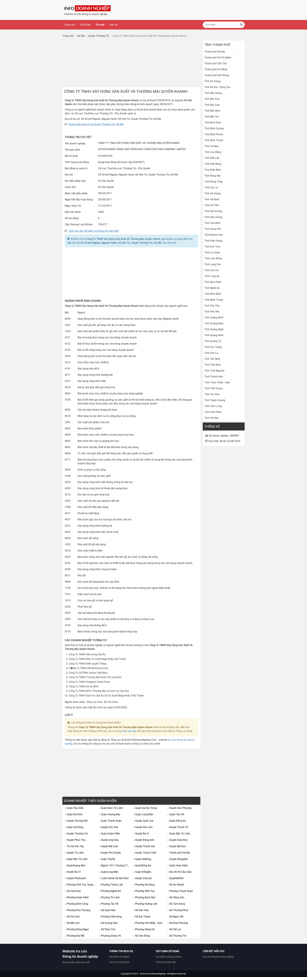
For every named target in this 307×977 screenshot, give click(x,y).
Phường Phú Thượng (77, 910)
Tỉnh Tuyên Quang (214, 400)
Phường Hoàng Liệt (145, 903)
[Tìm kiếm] (241, 25)
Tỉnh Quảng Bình (213, 317)
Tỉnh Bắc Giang (213, 93)
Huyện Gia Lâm (143, 827)
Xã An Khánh (175, 884)
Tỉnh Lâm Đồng (213, 258)
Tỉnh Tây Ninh (212, 358)
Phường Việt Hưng (110, 916)
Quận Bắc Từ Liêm (178, 833)
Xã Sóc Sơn (72, 916)
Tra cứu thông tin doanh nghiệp (218, 957)
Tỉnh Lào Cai (211, 270)
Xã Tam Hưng (176, 903)
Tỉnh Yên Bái (211, 417)
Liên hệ (113, 24)
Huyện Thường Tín (76, 833)
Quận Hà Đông (74, 827)
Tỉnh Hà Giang (212, 193)
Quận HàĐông (142, 859)
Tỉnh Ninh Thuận (213, 299)
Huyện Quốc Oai (143, 820)
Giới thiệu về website (119, 957)
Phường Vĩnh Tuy (144, 891)
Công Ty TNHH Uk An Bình (83, 686)
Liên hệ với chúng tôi (119, 962)
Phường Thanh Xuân (180, 891)
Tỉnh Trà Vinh (212, 394)
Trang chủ (69, 24)
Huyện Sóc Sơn (108, 827)
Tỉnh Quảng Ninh (214, 335)
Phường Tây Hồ (108, 903)
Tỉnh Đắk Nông (212, 163)
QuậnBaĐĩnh (175, 878)
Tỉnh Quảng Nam (214, 323)
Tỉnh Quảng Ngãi (214, 329)
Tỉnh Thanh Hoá (213, 376)
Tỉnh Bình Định (212, 122)
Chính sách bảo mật (166, 962)
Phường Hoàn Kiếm (77, 897)
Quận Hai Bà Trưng (145, 808)
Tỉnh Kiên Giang (213, 240)
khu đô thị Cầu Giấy (179, 871)
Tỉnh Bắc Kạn (212, 98)
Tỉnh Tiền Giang (213, 388)
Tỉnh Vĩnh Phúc (213, 412)
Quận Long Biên (143, 814)
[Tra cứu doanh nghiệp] (87, 9)
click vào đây (129, 731)
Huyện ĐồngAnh (177, 859)
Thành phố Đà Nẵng (215, 69)
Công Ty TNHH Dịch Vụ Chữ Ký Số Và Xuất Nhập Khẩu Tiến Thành (106, 695)
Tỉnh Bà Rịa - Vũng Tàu (217, 87)
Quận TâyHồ (107, 859)
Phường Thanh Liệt (111, 884)
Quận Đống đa (176, 820)
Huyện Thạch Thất (144, 852)
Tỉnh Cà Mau (211, 146)
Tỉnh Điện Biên (212, 169)
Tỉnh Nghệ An (212, 287)
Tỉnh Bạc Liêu (212, 104)
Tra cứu (100, 24)
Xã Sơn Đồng (141, 935)
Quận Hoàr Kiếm (177, 865)
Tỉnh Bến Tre (211, 116)
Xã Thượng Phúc (177, 910)
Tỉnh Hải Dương (213, 211)
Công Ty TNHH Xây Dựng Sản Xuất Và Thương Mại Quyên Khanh (123, 238)
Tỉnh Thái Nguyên (214, 370)
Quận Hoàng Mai (109, 814)
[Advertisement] (131, 63)
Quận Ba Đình (73, 814)
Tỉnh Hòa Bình (212, 222)
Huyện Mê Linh (108, 846)
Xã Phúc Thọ (107, 929)
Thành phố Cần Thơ (215, 63)
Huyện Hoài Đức (177, 839)
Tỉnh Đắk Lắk (211, 158)
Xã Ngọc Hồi (175, 916)
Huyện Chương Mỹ (76, 820)
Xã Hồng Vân (175, 897)
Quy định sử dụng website (168, 957)
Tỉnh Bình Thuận (213, 140)
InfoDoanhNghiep (157, 973)
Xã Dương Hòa (108, 922)
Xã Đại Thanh (142, 916)
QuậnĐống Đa (142, 865)
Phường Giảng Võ (110, 935)
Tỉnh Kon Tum (212, 246)
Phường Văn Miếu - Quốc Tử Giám (149, 922)
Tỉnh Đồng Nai (212, 175)
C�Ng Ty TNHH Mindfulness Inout (88, 668)
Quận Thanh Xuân (110, 820)
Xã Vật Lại (174, 929)
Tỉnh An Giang (212, 81)
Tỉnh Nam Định (212, 282)
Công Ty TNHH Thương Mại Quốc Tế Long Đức (95, 677)
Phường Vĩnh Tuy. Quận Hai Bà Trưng (81, 884)
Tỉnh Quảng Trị (212, 341)
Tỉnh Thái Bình (212, 364)
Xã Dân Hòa (141, 910)
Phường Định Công (76, 903)
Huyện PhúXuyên (75, 878)
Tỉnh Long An (212, 276)
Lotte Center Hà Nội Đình (114, 878)
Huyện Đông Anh (143, 839)
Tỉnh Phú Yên (211, 311)
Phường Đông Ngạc (77, 929)
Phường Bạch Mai (144, 897)
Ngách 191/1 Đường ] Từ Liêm (115, 865)
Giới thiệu (85, 24)
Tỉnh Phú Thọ (212, 305)
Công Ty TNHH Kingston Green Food (89, 681)
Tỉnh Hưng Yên (212, 228)
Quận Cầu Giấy (74, 808)
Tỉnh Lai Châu (212, 252)
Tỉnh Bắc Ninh (212, 110)
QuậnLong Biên (108, 871)
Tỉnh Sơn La (211, 352)
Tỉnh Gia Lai (211, 187)
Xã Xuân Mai (107, 910)
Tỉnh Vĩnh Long (213, 406)
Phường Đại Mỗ (74, 935)
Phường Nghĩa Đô (110, 891)
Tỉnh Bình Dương (214, 128)
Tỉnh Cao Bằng (212, 152)
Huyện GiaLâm (142, 878)
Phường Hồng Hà (144, 929)
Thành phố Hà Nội (178, 852)
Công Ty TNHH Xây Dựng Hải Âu (87, 654)
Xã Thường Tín (176, 935)
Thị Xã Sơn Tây (74, 846)
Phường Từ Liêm (109, 897)
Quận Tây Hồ (175, 814)
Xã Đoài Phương (177, 922)
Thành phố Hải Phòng (216, 75)
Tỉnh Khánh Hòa (213, 234)
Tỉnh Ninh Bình (212, 293)
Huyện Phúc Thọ (75, 839)
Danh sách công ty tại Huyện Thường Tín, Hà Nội (96, 124)
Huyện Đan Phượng (179, 808)
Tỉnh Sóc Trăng (213, 347)
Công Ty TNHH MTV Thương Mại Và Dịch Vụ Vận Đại (99, 690)
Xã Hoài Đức (73, 891)
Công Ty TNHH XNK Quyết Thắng (87, 663)
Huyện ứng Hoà (108, 839)
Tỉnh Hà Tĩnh (211, 205)
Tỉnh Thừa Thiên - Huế (217, 382)
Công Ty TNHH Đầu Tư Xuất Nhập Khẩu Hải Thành (97, 659)
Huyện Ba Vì (141, 833)
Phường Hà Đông (144, 884)
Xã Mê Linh (72, 922)
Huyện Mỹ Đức (176, 846)
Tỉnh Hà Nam (211, 199)
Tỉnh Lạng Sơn (212, 264)
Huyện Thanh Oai (144, 846)
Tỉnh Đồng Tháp (213, 181)
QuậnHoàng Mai (75, 865)
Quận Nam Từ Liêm (111, 808)
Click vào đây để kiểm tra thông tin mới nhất (93, 230)
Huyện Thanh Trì (177, 827)
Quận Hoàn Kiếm (109, 833)
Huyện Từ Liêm (74, 852)
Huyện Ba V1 (73, 871)
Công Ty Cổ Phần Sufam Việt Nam (88, 672)
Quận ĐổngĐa (142, 871)
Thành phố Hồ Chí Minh (217, 57)
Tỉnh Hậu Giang (213, 217)
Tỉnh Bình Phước (213, 134)
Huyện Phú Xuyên (110, 852)
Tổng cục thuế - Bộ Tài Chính (102, 701)
